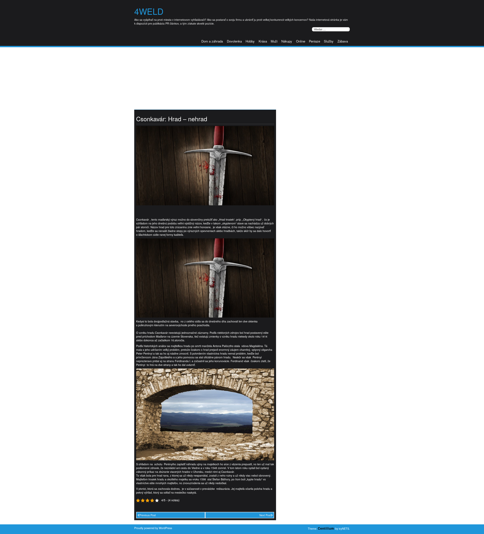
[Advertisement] (242, 75)
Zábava (342, 41)
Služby (329, 41)
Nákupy (286, 41)
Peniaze (314, 41)
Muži (274, 41)
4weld (148, 11)
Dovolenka (234, 41)
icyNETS (344, 528)
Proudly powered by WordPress (153, 528)
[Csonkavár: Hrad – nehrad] (205, 165)
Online (300, 41)
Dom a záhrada (212, 41)
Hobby (250, 41)
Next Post (265, 515)
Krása (263, 41)
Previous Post (147, 515)
